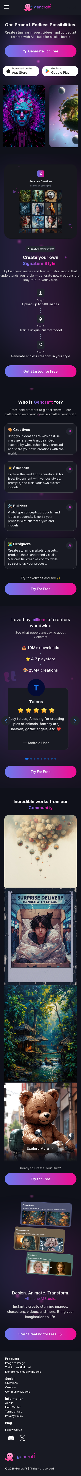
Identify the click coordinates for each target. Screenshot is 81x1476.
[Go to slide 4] (38, 759)
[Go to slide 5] (41, 759)
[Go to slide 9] (55, 759)
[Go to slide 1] (26, 759)
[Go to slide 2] (29, 759)
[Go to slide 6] (45, 759)
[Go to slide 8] (52, 759)
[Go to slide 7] (48, 759)
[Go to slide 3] (33, 759)
